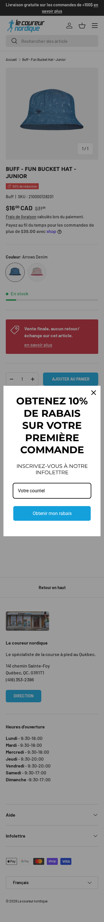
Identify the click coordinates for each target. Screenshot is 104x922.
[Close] (94, 393)
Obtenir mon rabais (52, 513)
